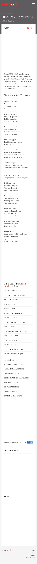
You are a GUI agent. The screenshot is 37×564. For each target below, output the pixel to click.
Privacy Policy (31, 557)
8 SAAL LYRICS (9, 309)
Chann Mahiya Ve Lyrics (17, 95)
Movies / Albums (30, 553)
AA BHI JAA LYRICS (11, 318)
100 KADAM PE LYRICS (12, 291)
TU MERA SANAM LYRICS (13, 364)
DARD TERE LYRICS (11, 373)
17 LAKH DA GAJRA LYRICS (14, 295)
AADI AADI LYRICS (11, 336)
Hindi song (18, 76)
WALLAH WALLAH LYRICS (14, 369)
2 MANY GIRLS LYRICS (12, 300)
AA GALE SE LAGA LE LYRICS (15, 322)
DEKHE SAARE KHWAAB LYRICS (16, 378)
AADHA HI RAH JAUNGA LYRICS (16, 331)
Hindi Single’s (8, 21)
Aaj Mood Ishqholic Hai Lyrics (13, 354)
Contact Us (32, 560)
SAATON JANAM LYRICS (13, 396)
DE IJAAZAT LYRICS (11, 387)
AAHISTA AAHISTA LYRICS (14, 340)
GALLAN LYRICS (10, 391)
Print (31, 28)
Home (34, 550)
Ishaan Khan (7, 13)
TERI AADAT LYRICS (11, 382)
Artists (33, 555)
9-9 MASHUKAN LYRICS (13, 313)
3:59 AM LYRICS (9, 304)
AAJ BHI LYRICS (10, 345)
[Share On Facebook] (28, 442)
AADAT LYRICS (9, 327)
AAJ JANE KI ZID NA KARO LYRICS (17, 349)
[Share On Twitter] (31, 442)
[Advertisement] (18, 51)
